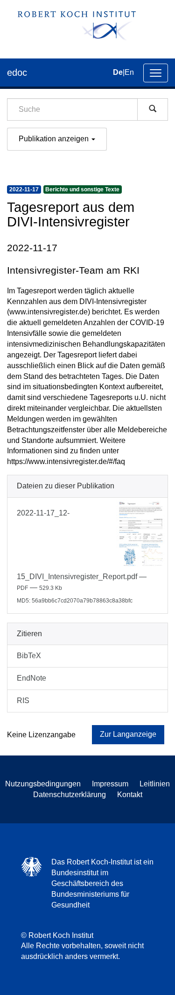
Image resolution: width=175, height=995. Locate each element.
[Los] (152, 109)
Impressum (110, 784)
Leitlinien (155, 784)
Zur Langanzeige (128, 734)
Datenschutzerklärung (69, 795)
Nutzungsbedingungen (43, 784)
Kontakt (129, 795)
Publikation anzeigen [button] (55, 139)
